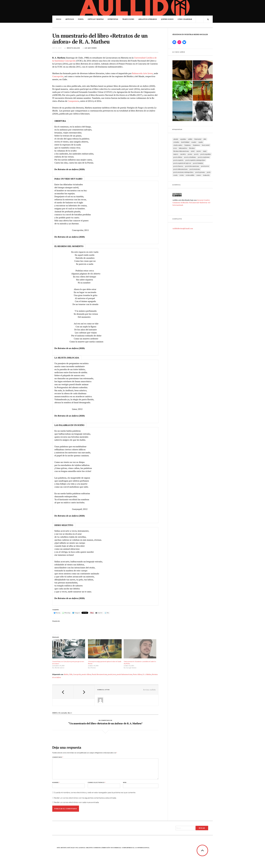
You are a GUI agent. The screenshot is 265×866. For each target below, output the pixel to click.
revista (182, 175)
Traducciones (128, 19)
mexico (199, 151)
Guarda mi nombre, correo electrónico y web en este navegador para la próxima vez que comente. (95, 793)
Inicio (58, 19)
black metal (197, 139)
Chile (70, 674)
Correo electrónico (96, 782)
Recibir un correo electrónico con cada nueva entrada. (76, 802)
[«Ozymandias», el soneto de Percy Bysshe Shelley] (182, 70)
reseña (175, 175)
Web (124, 782)
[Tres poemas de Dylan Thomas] (203, 111)
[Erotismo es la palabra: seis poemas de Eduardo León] (203, 70)
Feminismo (187, 145)
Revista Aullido (73, 48)
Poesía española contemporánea (195, 160)
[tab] (60, 121)
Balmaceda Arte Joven (142, 73)
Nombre (56, 782)
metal (192, 151)
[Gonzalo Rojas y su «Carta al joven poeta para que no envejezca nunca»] (69, 648)
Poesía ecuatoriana (203, 157)
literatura (192, 148)
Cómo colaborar (185, 19)
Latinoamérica (183, 148)
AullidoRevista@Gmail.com (182, 228)
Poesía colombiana (190, 157)
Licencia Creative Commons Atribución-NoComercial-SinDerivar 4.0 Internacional (191, 202)
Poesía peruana (200, 172)
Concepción (57, 76)
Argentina (183, 139)
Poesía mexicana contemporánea (183, 172)
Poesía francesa (178, 166)
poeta (208, 172)
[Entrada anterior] (62, 692)
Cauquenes (73, 101)
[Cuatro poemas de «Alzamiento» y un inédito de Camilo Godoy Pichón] (140, 648)
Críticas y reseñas (96, 19)
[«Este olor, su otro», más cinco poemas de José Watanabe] (182, 91)
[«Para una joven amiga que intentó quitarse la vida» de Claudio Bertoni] (105, 648)
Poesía (81, 19)
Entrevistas (113, 19)
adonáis (175, 139)
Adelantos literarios (147, 19)
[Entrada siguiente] (84, 692)
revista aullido (190, 175)
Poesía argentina (206, 154)
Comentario (57, 757)
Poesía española (178, 160)
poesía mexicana (195, 169)
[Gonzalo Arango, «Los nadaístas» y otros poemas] (203, 91)
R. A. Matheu (147, 674)
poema (190, 154)
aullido (190, 139)
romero (198, 175)
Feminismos (196, 145)
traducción (206, 175)
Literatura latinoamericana (181, 151)
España (200, 142)
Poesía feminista (198, 163)
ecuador (193, 142)
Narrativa (183, 154)
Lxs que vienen (91, 48)
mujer (205, 151)
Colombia (176, 142)
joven (175, 148)
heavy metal (205, 145)
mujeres (175, 154)
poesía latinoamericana (124, 674)
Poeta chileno (137, 674)
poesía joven (112, 674)
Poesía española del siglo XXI (182, 163)
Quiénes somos (167, 19)
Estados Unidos (177, 145)
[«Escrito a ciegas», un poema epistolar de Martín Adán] (182, 111)
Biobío (66, 674)
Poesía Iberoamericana (99, 674)
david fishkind (185, 142)
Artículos (69, 19)
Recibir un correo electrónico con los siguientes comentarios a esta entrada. (85, 798)
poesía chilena (86, 674)
